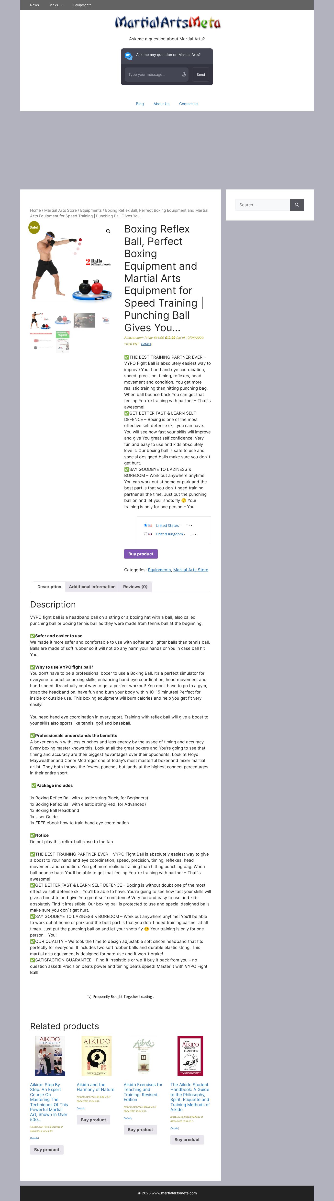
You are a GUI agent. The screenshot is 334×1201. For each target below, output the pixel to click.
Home (35, 210)
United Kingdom (169, 533)
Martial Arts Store (60, 210)
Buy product (141, 553)
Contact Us (188, 103)
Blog (140, 103)
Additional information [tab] (92, 586)
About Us (161, 103)
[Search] (297, 205)
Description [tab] (49, 586)
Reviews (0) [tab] (135, 586)
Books (53, 5)
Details (146, 344)
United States (167, 525)
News (34, 5)
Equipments (82, 5)
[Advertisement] (167, 148)
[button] (108, 231)
